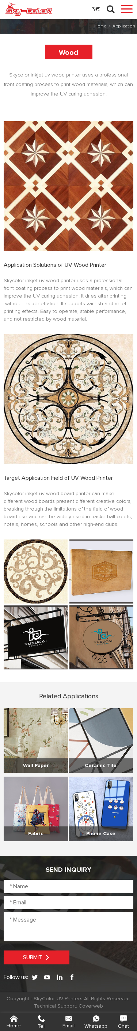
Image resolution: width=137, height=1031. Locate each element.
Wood (68, 52)
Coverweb (91, 1006)
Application (124, 26)
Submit (32, 957)
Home (100, 26)
